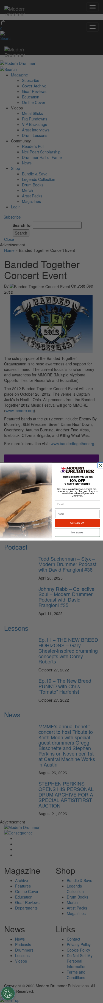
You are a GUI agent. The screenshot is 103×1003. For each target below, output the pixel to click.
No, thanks (77, 532)
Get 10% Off (77, 523)
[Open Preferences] (8, 993)
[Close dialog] (101, 465)
